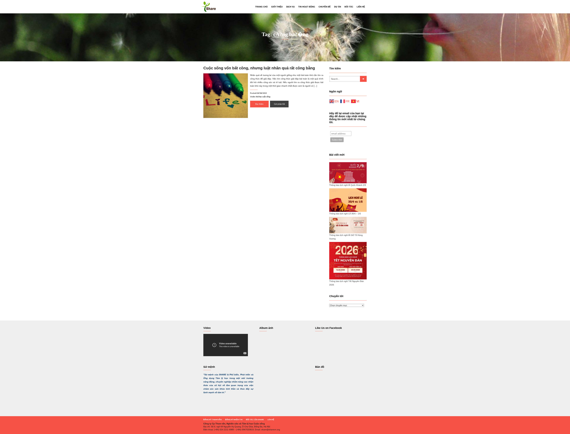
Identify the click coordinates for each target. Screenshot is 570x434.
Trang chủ (261, 6)
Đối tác (349, 6)
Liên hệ (361, 6)
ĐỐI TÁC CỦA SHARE (255, 419)
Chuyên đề (325, 6)
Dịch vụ (290, 6)
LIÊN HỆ (270, 419)
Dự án (337, 6)
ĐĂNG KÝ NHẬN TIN (233, 419)
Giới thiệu (277, 6)
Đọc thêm (259, 104)
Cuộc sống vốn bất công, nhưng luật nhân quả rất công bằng (259, 68)
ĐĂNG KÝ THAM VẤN (212, 419)
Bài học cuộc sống (263, 97)
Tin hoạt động (306, 6)
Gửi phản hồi (279, 104)
